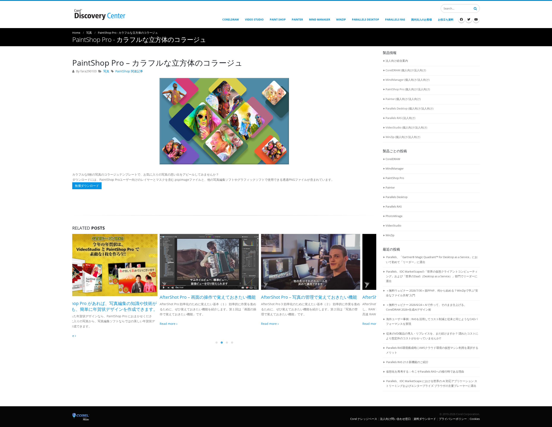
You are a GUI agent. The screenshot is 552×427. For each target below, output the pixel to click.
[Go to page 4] (232, 331)
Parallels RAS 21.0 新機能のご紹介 (407, 362)
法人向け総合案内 (397, 61)
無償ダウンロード (87, 186)
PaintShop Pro (395, 178)
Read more (80, 324)
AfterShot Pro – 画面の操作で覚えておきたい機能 (120, 297)
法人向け (419, 70)
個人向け (407, 70)
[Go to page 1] (216, 331)
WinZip (390, 235)
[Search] (475, 8)
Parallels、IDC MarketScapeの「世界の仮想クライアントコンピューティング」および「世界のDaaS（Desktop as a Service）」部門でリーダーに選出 (432, 276)
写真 (106, 71)
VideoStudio (393, 225)
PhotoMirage (394, 216)
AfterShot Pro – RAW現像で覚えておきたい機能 (321, 297)
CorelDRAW (393, 159)
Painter (390, 187)
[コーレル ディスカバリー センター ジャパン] (99, 14)
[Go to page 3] (227, 331)
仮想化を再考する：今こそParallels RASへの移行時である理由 (425, 371)
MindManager (395, 168)
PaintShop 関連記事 (129, 71)
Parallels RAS (394, 206)
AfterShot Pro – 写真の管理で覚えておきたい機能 (222, 297)
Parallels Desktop (397, 197)
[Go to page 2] (222, 331)
